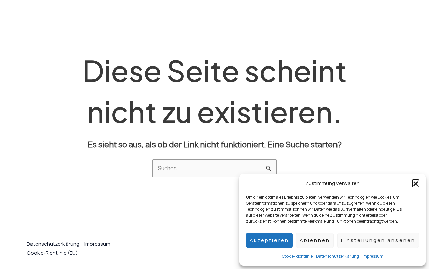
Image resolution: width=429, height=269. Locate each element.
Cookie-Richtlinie (297, 256)
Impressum (372, 256)
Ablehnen (315, 240)
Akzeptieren (269, 240)
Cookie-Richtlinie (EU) (52, 252)
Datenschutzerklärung (337, 256)
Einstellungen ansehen (378, 240)
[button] (415, 183)
